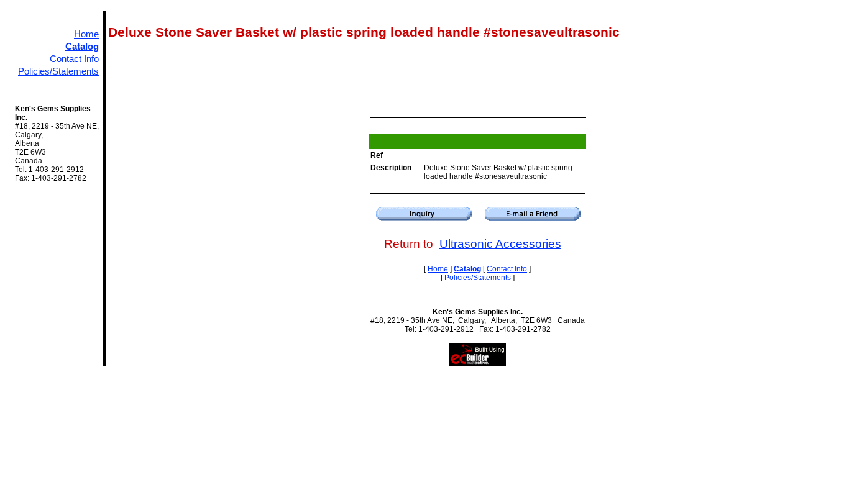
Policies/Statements (58, 71)
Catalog (82, 47)
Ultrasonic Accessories (500, 243)
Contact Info (74, 59)
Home (86, 34)
